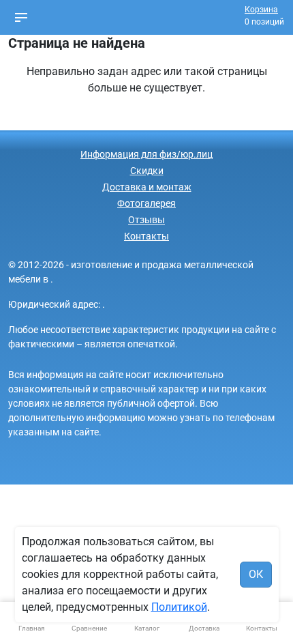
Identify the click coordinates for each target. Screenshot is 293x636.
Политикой (179, 607)
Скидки (147, 170)
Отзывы (146, 219)
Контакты (146, 236)
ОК (256, 574)
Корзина (261, 9)
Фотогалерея (146, 203)
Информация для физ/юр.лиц (146, 154)
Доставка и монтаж (146, 187)
